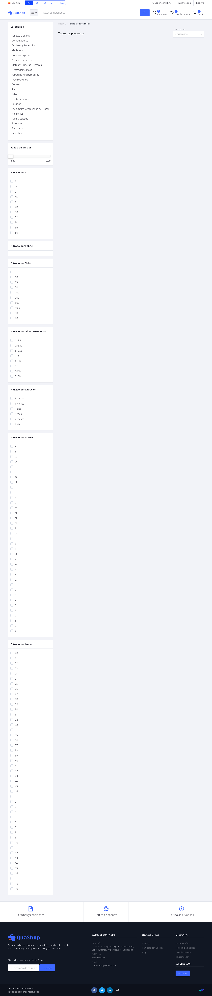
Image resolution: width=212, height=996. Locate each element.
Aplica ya (182, 973)
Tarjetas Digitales (21, 35)
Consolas (17, 84)
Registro (200, 2)
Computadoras (20, 40)
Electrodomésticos (22, 69)
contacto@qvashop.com (104, 965)
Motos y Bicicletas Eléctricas (27, 64)
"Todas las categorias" (79, 23)
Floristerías (17, 113)
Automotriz (18, 123)
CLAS (61, 2)
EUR (37, 2)
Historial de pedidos (185, 947)
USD (29, 2)
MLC (53, 2)
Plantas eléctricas (21, 99)
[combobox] (188, 34)
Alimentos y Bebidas (22, 60)
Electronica (18, 128)
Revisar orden (182, 956)
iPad (14, 89)
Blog (144, 952)
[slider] (10, 156)
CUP (45, 2)
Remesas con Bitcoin (152, 947)
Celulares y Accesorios (23, 45)
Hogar (61, 23)
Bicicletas (17, 133)
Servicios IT (17, 103)
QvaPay (146, 943)
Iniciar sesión (184, 2)
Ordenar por (179, 29)
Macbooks (17, 50)
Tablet (15, 94)
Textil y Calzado (20, 118)
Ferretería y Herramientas (25, 74)
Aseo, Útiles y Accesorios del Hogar (30, 108)
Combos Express (21, 55)
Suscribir (47, 968)
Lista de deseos (183, 952)
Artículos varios (20, 79)
